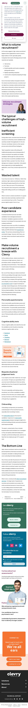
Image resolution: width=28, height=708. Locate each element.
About (3, 687)
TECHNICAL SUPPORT (14, 696)
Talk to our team (14, 659)
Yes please (14, 34)
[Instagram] (12, 545)
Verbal (6, 335)
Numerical (7, 333)
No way (14, 38)
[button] (14, 680)
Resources (5, 684)
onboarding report (9, 415)
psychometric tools (7, 283)
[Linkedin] (7, 545)
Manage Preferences (14, 31)
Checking (7, 337)
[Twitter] (20, 545)
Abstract (6, 339)
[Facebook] (16, 545)
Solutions (5, 681)
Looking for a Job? (15, 664)
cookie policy (18, 11)
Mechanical (7, 341)
